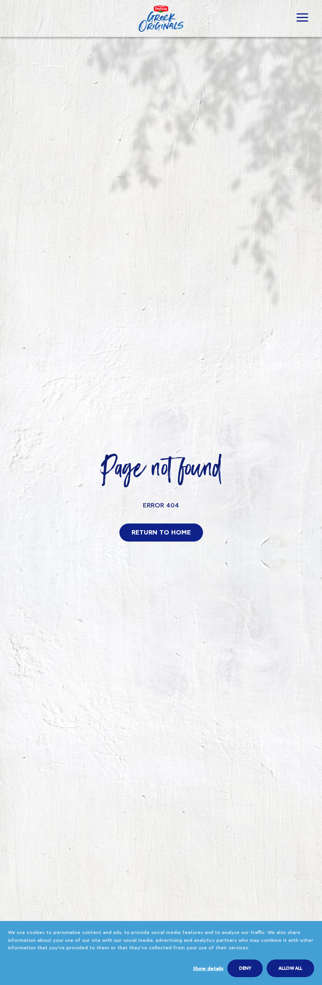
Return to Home (161, 532)
